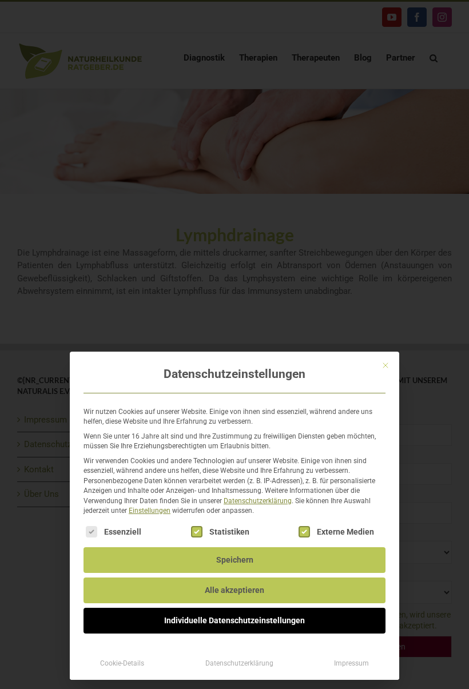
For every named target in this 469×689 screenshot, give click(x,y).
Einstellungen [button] (149, 511)
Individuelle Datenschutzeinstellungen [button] (234, 620)
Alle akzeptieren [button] (234, 590)
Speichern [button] (234, 559)
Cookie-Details (122, 663)
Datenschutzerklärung (258, 501)
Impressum (351, 663)
